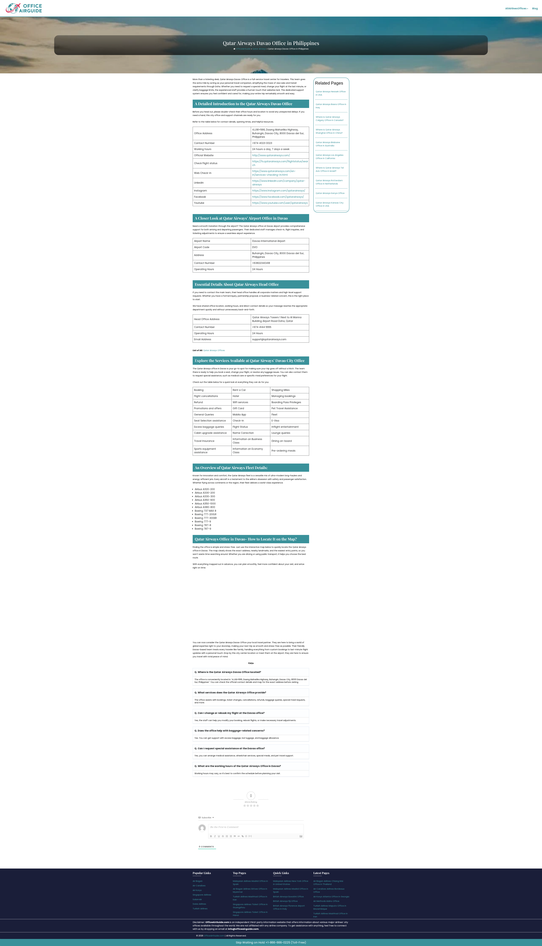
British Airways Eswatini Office (288, 896)
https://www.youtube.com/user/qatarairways (280, 203)
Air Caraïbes (199, 885)
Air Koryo (197, 890)
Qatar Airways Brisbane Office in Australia (328, 144)
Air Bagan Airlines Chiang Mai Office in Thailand (328, 883)
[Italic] (215, 836)
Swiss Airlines (199, 903)
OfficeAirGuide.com (214, 935)
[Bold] (211, 836)
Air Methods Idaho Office (326, 901)
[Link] (243, 836)
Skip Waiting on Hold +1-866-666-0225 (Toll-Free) (271, 942)
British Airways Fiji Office (285, 901)
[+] (250, 836)
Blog (535, 8)
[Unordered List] (231, 836)
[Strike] (223, 836)
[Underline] (219, 836)
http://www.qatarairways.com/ (271, 155)
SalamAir (197, 899)
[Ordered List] (227, 836)
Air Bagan (198, 881)
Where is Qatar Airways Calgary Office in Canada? (330, 118)
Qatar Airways (259, 48)
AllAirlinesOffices (515, 8)
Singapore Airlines (202, 894)
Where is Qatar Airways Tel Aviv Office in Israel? (330, 169)
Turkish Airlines (200, 908)
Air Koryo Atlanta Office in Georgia (331, 896)
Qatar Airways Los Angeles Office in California (329, 157)
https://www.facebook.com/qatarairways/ (278, 197)
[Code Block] (239, 836)
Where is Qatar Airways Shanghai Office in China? (329, 131)
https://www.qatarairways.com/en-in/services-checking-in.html (274, 173)
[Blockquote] (235, 836)
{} (246, 836)
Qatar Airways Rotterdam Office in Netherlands (329, 182)
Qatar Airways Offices (214, 350)
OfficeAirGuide (243, 48)
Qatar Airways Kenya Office (330, 193)
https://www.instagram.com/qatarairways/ (278, 190)
